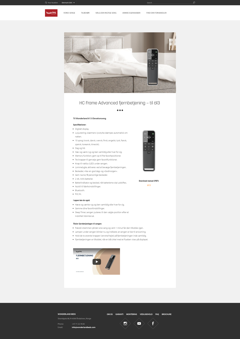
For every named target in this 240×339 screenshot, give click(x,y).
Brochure (166, 314)
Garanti (119, 314)
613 (149, 185)
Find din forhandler (156, 13)
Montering (131, 314)
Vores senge (69, 13)
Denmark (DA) (67, 3)
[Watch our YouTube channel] (139, 323)
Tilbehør (85, 13)
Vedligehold (146, 314)
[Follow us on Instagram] (125, 323)
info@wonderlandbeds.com (84, 327)
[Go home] (51, 13)
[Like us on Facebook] (153, 323)
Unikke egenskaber (131, 13)
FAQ (157, 314)
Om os (110, 314)
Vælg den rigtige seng (106, 13)
